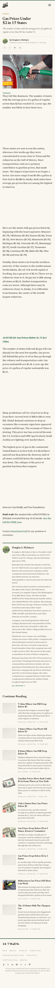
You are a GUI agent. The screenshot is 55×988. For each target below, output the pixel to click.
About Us (12, 950)
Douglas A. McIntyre (20, 40)
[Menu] (49, 5)
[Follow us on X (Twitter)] (8, 964)
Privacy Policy (31, 955)
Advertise (23, 960)
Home (5, 950)
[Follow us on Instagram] (21, 964)
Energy (6, 14)
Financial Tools (35, 950)
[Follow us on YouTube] (17, 964)
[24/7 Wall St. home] (5, 5)
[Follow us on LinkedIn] (12, 964)
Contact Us (23, 950)
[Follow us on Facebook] (4, 964)
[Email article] (15, 48)
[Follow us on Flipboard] (30, 964)
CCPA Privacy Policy (10, 960)
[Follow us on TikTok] (25, 964)
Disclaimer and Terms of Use (13, 955)
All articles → (18, 686)
